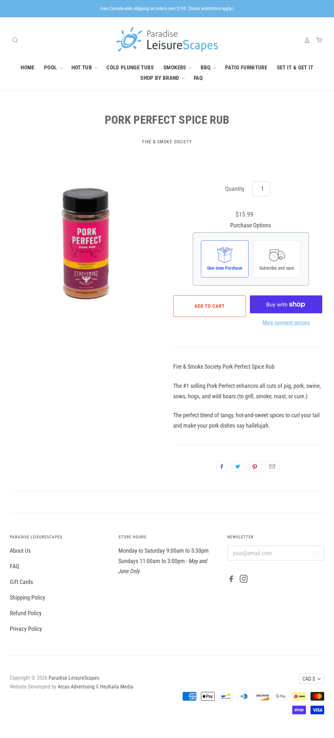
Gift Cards (21, 581)
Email (272, 466)
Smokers (175, 67)
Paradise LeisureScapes (74, 678)
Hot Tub (82, 67)
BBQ (206, 67)
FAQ (198, 78)
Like (222, 466)
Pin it (255, 466)
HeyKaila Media (116, 687)
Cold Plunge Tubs (130, 67)
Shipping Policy (27, 597)
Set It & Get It (295, 67)
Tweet (238, 466)
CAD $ (308, 679)
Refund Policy (26, 613)
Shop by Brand (160, 78)
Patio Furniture (246, 67)
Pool (51, 67)
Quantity (235, 188)
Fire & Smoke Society (167, 141)
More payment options (286, 322)
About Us (20, 550)
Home (27, 67)
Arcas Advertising (76, 687)
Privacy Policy (26, 628)
